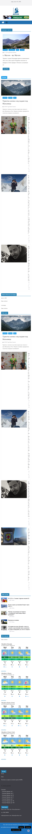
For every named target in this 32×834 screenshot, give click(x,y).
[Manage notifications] (28, 831)
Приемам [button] (21, 827)
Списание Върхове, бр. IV (8, 797)
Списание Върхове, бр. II (7, 793)
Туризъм (22, 49)
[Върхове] (3, 22)
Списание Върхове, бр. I (7, 791)
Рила (17, 49)
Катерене (5, 97)
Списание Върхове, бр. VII (8, 800)
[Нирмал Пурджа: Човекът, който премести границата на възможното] (14, 268)
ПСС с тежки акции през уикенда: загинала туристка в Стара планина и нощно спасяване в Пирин (29, 555)
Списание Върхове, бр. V (7, 799)
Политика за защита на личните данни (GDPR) (11, 779)
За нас (2, 773)
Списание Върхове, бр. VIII (8, 802)
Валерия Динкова (13, 52)
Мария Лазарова (13, 106)
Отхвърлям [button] (28, 827)
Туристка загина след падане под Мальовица (15, 102)
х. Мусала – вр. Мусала (11, 55)
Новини (10, 97)
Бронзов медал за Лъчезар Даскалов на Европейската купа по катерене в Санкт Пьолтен (29, 140)
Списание (3, 789)
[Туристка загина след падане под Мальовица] (16, 87)
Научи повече (16, 832)
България (5, 49)
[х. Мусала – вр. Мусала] (16, 41)
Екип (2, 776)
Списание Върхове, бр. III (8, 795)
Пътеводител (12, 49)
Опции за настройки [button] (16, 829)
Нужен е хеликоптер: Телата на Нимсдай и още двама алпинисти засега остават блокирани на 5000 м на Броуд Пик (29, 204)
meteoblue (3, 671)
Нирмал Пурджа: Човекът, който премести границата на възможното (29, 263)
